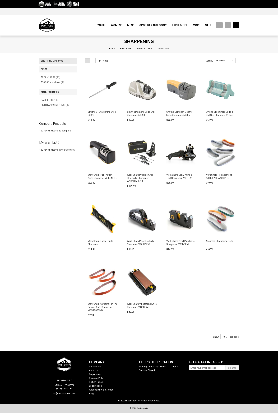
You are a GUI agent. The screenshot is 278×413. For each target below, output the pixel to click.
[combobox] (219, 25)
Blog (91, 393)
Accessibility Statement (101, 389)
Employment (95, 374)
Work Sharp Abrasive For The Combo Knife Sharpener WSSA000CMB (102, 307)
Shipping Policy (97, 378)
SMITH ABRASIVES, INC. (56, 105)
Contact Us (95, 366)
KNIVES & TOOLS (144, 48)
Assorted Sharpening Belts (219, 241)
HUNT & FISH (125, 48)
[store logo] (47, 25)
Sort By (209, 60)
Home (112, 48)
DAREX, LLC (50, 100)
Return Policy (96, 382)
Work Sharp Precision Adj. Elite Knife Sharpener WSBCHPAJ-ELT (140, 178)
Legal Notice (95, 386)
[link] (235, 11)
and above (53, 82)
